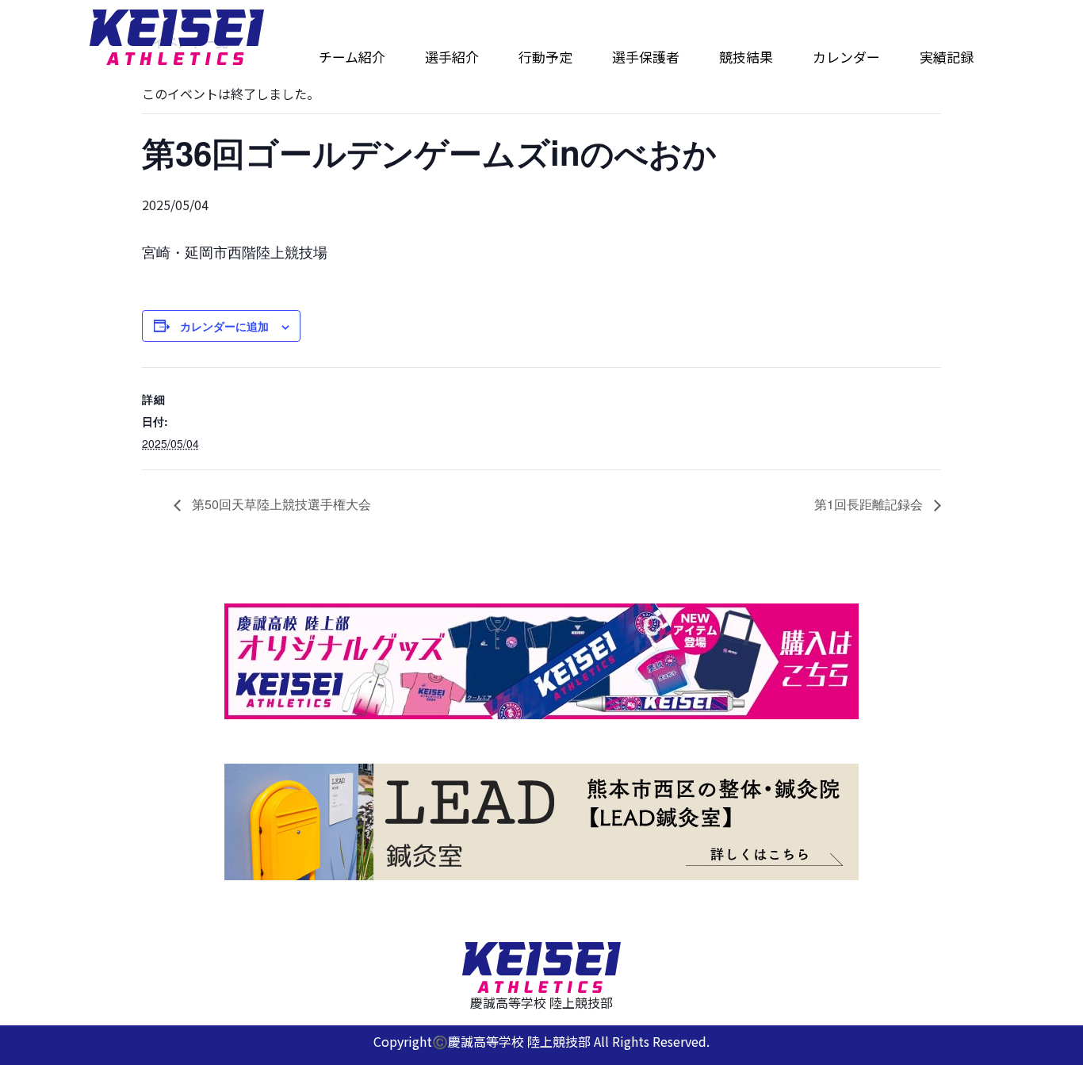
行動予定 (545, 57)
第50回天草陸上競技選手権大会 (280, 504)
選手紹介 (452, 57)
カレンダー (846, 57)
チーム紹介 (352, 57)
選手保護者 (645, 57)
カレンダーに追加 (224, 326)
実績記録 (947, 57)
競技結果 (746, 57)
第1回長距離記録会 (870, 504)
